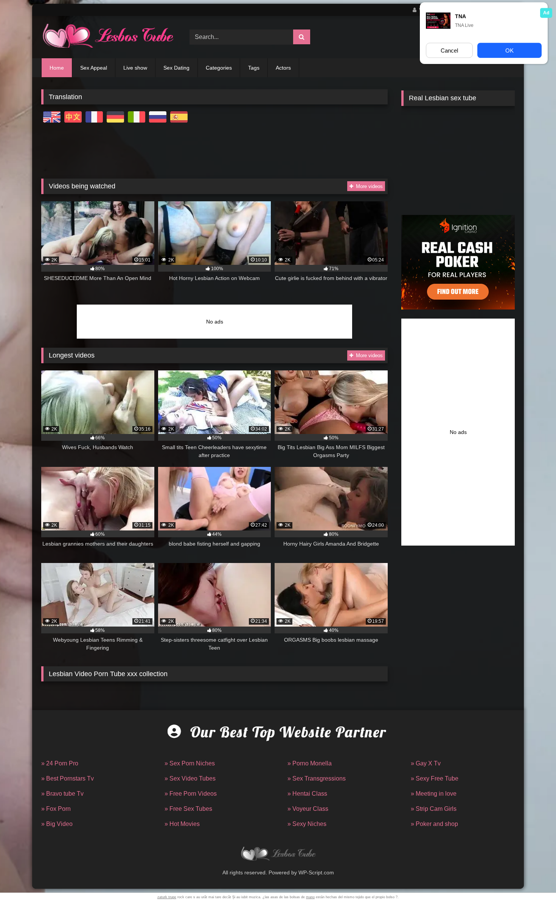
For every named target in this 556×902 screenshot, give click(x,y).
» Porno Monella (309, 763)
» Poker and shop (434, 824)
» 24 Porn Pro (59, 763)
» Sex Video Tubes (190, 778)
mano (310, 897)
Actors (283, 68)
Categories (219, 68)
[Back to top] (532, 879)
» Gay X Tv (426, 763)
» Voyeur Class (307, 809)
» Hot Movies (182, 824)
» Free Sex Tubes (188, 809)
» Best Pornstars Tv (67, 778)
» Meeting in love (434, 793)
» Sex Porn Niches (190, 763)
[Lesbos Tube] (107, 37)
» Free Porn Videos (191, 793)
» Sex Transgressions (316, 778)
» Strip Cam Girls (434, 809)
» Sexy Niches (306, 824)
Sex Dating (176, 68)
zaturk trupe (166, 897)
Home (57, 68)
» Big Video (57, 824)
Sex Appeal (93, 68)
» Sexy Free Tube (434, 778)
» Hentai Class (307, 793)
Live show (135, 68)
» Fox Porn (56, 809)
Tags (253, 68)
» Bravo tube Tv (62, 793)
